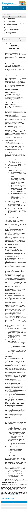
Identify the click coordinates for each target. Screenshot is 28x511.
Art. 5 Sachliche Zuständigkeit (10, 24)
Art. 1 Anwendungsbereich (9, 18)
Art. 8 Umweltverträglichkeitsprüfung (11, 29)
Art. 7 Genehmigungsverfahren (10, 27)
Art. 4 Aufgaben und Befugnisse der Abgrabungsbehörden (16, 23)
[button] (2, 16)
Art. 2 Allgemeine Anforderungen (10, 20)
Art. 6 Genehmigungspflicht (9, 26)
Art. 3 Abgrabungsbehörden (9, 21)
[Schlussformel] (7, 33)
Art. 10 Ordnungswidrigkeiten (10, 32)
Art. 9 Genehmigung (8, 30)
